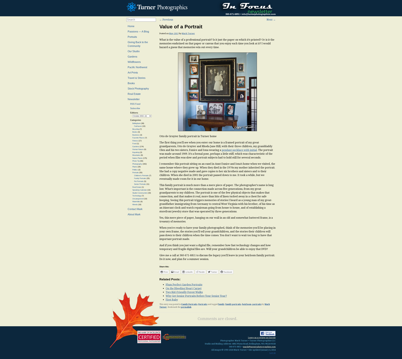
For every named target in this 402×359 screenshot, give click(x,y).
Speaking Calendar (139, 190)
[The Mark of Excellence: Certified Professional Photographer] (149, 337)
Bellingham (136, 123)
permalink (186, 307)
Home (131, 26)
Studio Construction (139, 193)
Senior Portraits (140, 184)
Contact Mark (135, 209)
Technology (136, 196)
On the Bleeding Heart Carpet (183, 288)
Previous (166, 19)
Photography (137, 164)
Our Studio (134, 51)
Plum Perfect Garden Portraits (184, 284)
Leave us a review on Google (262, 337)
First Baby (172, 299)
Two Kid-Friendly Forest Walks (184, 292)
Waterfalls (136, 201)
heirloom (246, 304)
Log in (272, 353)
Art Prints (133, 72)
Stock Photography (138, 88)
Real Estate (134, 94)
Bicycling (135, 129)
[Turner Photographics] (157, 6)
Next (271, 19)
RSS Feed (135, 104)
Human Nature (138, 149)
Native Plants (137, 158)
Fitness (135, 141)
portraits (256, 304)
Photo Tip (136, 161)
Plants (134, 167)
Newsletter (134, 99)
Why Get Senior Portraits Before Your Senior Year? (196, 295)
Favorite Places (138, 138)
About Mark (134, 214)
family (221, 304)
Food (134, 143)
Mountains (136, 155)
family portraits (233, 304)
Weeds (135, 204)
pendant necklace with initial (239, 150)
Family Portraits (189, 304)
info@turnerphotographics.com (259, 14)
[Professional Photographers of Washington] (174, 337)
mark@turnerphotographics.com (259, 347)
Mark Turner (188, 33)
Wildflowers (134, 62)
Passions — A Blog (138, 31)
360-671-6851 (232, 14)
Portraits (202, 304)
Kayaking (135, 152)
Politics (135, 170)
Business (135, 135)
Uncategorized (138, 199)
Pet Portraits (139, 181)
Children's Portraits (141, 175)
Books (131, 83)
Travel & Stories (136, 78)
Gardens (132, 56)
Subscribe (135, 108)
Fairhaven (138, 126)
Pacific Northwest (137, 67)
